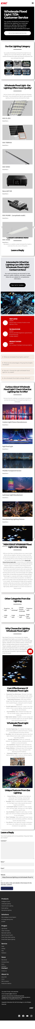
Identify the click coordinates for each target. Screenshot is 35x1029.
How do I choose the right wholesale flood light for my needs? (16, 371)
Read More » (5, 121)
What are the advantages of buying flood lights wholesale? (17, 363)
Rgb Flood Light (7, 446)
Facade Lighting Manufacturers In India (15, 544)
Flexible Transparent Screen (11, 471)
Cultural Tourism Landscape (22, 609)
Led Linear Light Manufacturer (12, 495)
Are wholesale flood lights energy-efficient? (17, 378)
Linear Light (5, 616)
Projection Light (7, 609)
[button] (32, 3)
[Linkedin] (19, 1016)
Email (2, 868)
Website (3, 874)
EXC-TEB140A (7, 143)
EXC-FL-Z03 (6, 118)
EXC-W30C (6, 167)
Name (3, 861)
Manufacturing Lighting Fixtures (13, 519)
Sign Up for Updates (17, 285)
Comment (4, 840)
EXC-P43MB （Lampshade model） (14, 215)
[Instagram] (31, 1016)
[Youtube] (27, 1016)
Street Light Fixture (28, 616)
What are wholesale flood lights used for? (16, 357)
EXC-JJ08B (6, 240)
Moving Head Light (11, 562)
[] (30, 651)
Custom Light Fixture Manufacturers (14, 422)
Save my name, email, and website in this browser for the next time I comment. (16, 883)
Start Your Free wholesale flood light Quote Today (17, 33)
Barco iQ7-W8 (7, 191)
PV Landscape (14, 609)
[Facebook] (23, 1016)
